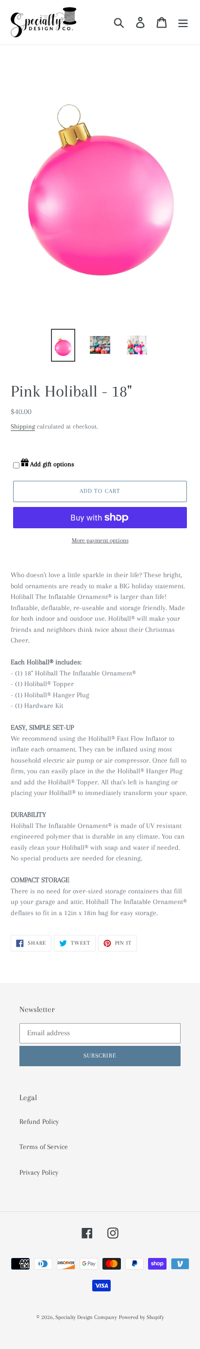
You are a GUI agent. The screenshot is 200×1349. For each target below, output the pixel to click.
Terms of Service (43, 1146)
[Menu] (183, 22)
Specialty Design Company (86, 1317)
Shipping (23, 426)
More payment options (100, 540)
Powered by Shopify (141, 1317)
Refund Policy (39, 1121)
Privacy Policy (38, 1172)
